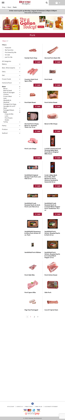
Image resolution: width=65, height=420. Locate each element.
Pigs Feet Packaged (31, 310)
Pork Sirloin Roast (51, 102)
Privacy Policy (29, 406)
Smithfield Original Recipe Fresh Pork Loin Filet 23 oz (33, 176)
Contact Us (19, 406)
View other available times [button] (33, 12)
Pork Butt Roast (30, 102)
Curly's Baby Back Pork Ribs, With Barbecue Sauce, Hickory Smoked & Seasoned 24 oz (51, 178)
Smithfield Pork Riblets (33, 252)
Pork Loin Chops (30, 149)
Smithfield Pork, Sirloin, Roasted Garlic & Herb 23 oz (52, 233)
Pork (15, 7)
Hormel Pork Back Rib (52, 58)
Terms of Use (38, 406)
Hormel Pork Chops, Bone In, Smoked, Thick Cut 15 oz (32, 125)
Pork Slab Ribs (30, 275)
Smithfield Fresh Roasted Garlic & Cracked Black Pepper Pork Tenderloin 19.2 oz (52, 206)
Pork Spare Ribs (30, 292)
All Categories (6, 61)
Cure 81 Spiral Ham (51, 310)
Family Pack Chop (31, 58)
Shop (3, 7)
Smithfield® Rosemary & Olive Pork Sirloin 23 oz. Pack (33, 233)
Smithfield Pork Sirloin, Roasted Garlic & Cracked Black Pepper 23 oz (52, 254)
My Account (10, 406)
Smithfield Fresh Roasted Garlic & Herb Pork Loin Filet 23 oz (32, 205)
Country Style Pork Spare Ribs (31, 80)
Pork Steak (48, 79)
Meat (9, 7)
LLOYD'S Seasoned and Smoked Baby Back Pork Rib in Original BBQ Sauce (53, 151)
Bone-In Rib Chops (51, 124)
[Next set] (37, 316)
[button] (32, 23)
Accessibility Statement (51, 406)
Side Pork (48, 292)
